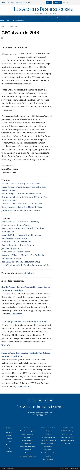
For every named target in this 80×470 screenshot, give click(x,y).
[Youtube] (51, 400)
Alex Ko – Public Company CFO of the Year (20, 183)
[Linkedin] (40, 400)
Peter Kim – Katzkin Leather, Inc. (16, 241)
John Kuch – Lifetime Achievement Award (20, 210)
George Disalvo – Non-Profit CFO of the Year (21, 203)
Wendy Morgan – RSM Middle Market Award (21, 193)
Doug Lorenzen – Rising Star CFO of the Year (21, 207)
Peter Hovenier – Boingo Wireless (16, 225)
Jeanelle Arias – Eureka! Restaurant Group (20, 262)
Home (3, 26)
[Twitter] (46, 400)
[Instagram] (34, 400)
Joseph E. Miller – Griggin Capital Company (21, 235)
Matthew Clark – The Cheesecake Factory (20, 221)
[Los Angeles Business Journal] (40, 406)
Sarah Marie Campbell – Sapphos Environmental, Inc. (25, 265)
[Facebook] (29, 400)
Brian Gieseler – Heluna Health (15, 251)
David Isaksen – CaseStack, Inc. (15, 238)
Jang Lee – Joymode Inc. (12, 248)
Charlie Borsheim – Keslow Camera (17, 245)
